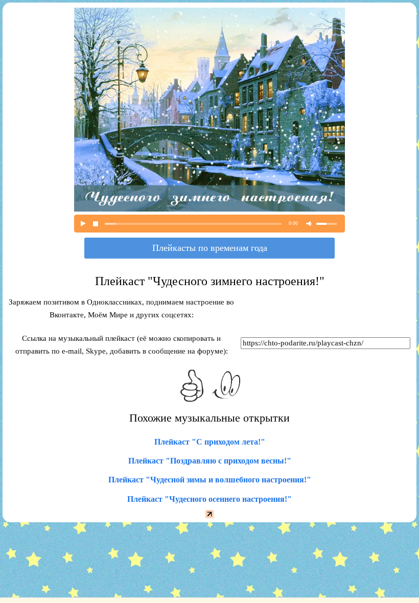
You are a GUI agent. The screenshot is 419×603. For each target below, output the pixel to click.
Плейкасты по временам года (209, 248)
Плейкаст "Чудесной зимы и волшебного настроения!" (209, 479)
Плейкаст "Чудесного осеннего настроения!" (209, 499)
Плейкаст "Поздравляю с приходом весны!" (209, 460)
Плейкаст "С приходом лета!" (209, 441)
